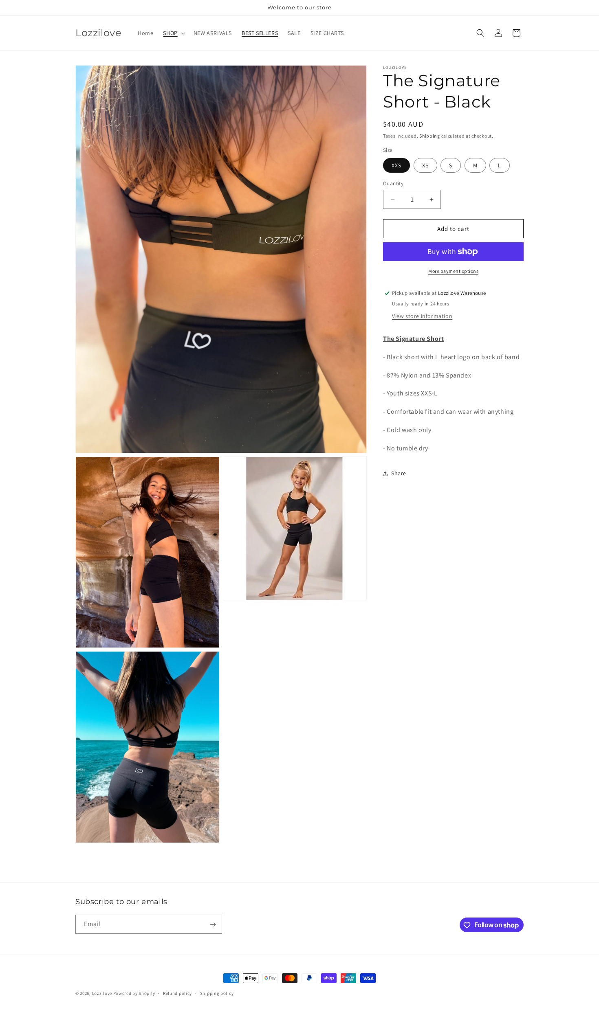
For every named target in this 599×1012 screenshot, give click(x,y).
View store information (422, 316)
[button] (173, 33)
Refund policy (177, 993)
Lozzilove (102, 993)
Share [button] (398, 473)
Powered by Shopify (134, 993)
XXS (396, 165)
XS (425, 165)
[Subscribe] (213, 924)
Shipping (429, 136)
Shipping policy (217, 993)
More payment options (453, 271)
